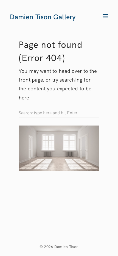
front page (31, 79)
